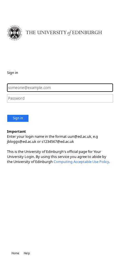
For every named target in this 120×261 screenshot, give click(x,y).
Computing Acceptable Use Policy (81, 161)
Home (15, 253)
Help (27, 253)
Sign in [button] (18, 118)
